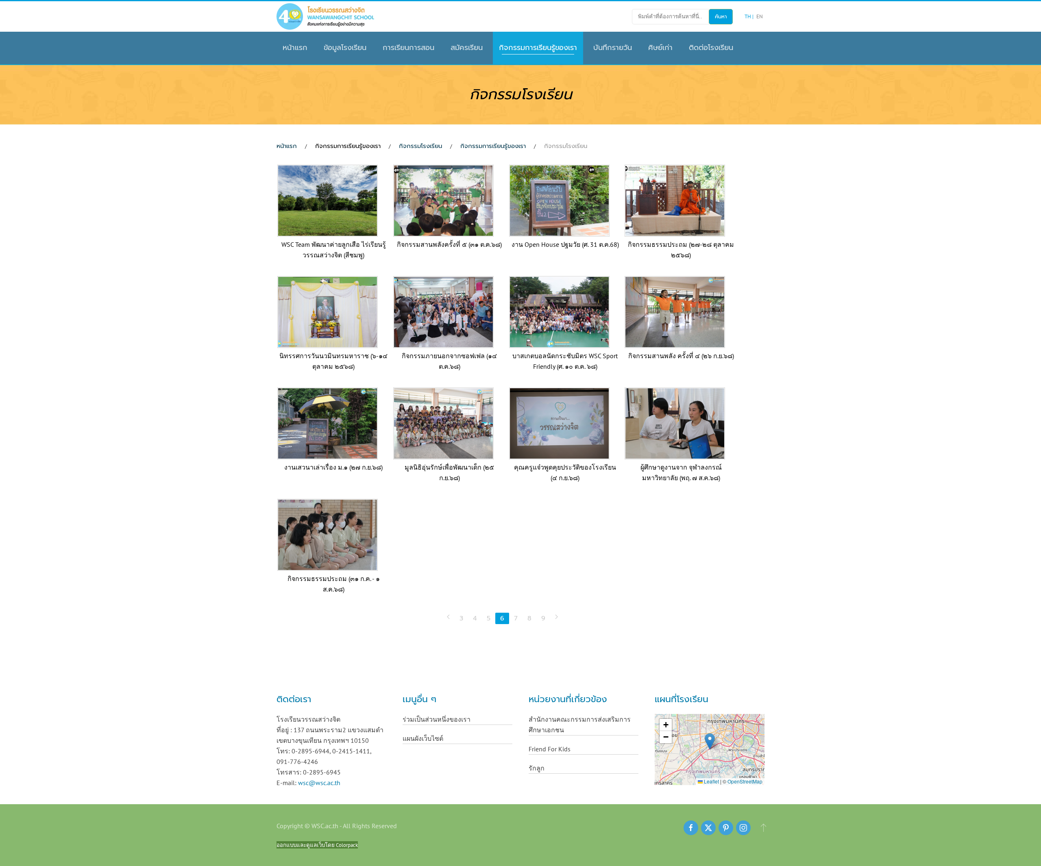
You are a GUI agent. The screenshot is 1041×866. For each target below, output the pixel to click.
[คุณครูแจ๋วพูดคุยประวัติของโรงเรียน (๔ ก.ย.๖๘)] (559, 423)
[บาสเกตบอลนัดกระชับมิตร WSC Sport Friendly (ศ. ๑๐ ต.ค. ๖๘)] (559, 311)
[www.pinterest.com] (726, 827)
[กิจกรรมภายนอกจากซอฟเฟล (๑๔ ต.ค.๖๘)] (443, 311)
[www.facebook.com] (691, 827)
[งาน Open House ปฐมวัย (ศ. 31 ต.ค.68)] (559, 200)
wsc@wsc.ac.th (319, 783)
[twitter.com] (708, 827)
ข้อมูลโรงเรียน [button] (345, 47)
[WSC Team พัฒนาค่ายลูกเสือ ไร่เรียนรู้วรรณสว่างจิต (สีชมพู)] (327, 200)
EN (759, 16)
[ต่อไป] (556, 617)
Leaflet (711, 781)
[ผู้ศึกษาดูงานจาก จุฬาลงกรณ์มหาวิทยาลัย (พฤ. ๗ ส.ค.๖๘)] (675, 423)
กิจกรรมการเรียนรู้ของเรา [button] (538, 47)
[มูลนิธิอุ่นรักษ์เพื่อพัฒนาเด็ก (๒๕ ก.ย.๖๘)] (443, 423)
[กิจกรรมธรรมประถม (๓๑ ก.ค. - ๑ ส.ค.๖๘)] (327, 534)
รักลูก (536, 768)
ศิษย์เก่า (660, 47)
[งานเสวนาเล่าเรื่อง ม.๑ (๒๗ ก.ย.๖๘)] (327, 423)
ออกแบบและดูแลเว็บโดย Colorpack (317, 845)
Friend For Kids (550, 749)
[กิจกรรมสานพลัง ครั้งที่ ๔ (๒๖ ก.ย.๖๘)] (675, 311)
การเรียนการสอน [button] (408, 47)
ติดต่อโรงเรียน (711, 47)
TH (748, 16)
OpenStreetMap (744, 781)
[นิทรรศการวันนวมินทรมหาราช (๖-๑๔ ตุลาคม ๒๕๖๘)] (327, 311)
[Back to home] (325, 16)
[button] (710, 741)
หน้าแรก (295, 47)
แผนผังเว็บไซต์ (423, 738)
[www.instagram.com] (743, 827)
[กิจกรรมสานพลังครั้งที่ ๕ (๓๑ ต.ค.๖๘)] (443, 200)
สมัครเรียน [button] (467, 47)
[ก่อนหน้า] (448, 617)
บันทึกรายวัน (612, 47)
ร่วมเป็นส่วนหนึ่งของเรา (436, 719)
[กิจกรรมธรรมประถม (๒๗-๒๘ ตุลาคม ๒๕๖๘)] (675, 200)
